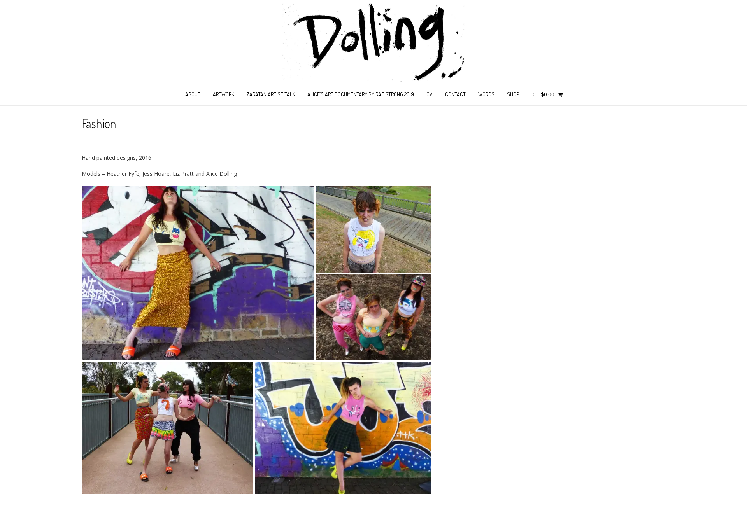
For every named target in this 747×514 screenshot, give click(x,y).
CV (429, 94)
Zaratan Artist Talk (271, 94)
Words (486, 94)
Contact (455, 94)
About (192, 94)
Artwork (223, 94)
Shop (513, 94)
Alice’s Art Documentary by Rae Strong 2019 (360, 94)
